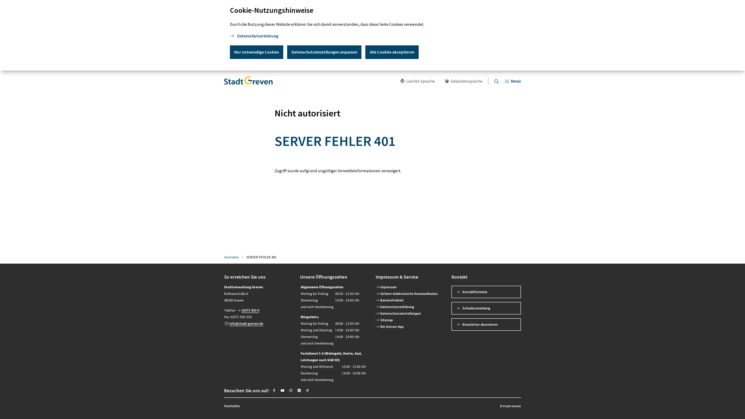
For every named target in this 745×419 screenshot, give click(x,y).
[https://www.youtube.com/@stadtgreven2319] (282, 390)
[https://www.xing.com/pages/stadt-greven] (307, 390)
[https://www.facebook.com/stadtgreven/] (274, 390)
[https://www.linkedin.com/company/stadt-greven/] (299, 390)
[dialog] (372, 35)
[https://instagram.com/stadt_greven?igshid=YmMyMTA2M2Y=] (291, 390)
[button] (259, 277)
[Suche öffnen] (496, 81)
